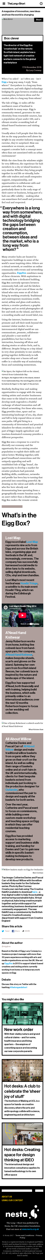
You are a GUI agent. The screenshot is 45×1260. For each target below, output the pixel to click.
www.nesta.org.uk (30, 1229)
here (34, 892)
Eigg (4, 82)
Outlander (11, 789)
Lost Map (32, 542)
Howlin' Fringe (29, 583)
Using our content (12, 1200)
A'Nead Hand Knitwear (18, 654)
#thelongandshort (18, 987)
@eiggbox (6, 946)
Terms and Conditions (24, 1235)
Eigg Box (21, 273)
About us (7, 1197)
